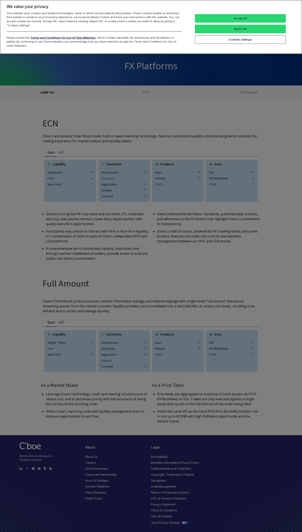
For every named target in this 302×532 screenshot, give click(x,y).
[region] (151, 27)
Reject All (240, 28)
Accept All (240, 18)
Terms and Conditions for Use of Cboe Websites (63, 37)
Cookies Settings (240, 39)
